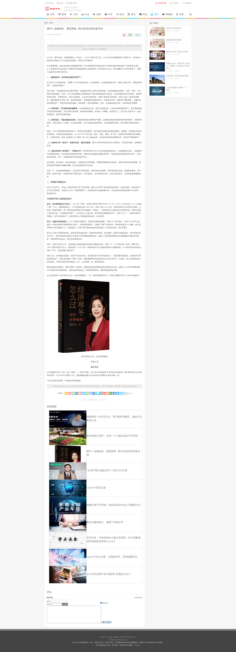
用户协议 (119, 640)
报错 (138, 35)
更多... (182, 14)
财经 (156, 14)
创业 (121, 14)
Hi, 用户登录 (49, 3)
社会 (86, 14)
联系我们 (188, 3)
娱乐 (133, 14)
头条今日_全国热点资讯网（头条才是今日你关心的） (53, 9)
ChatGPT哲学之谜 (96, 487)
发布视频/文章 (71, 3)
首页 (52, 14)
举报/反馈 (137, 645)
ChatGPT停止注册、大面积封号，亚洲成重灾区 (112, 556)
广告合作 (175, 3)
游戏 (98, 14)
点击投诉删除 (101, 49)
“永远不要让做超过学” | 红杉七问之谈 (107, 470)
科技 (144, 14)
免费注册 (59, 3)
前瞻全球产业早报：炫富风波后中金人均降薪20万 (114, 505)
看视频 (168, 14)
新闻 (63, 14)
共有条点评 (138, 597)
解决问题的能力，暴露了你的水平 (105, 522)
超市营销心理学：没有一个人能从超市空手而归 (112, 435)
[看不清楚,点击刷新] (65, 604)
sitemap (125, 640)
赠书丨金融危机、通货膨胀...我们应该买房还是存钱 (75, 28)
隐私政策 (112, 640)
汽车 (109, 14)
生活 (75, 14)
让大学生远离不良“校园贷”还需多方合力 (109, 574)
